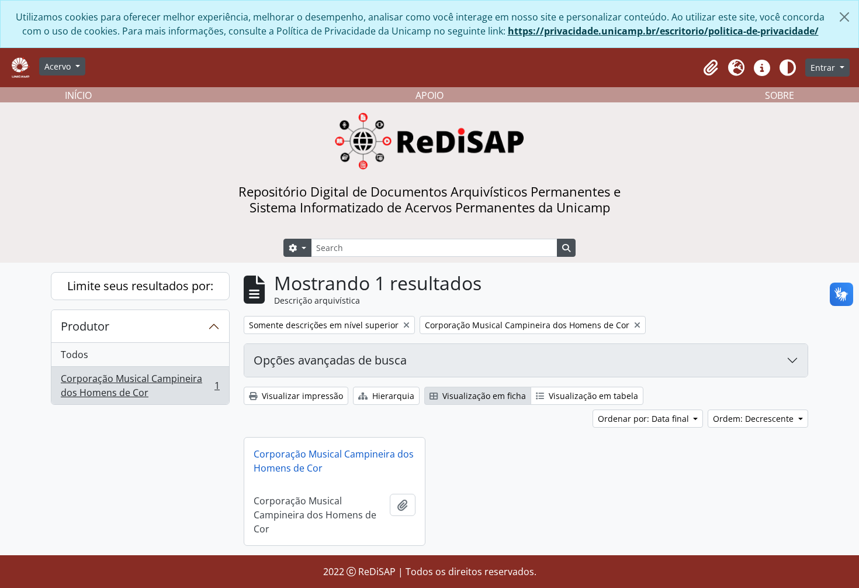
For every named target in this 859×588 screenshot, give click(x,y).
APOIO (429, 95)
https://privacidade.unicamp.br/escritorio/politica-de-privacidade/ (663, 31)
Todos (74, 354)
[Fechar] (844, 17)
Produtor (85, 326)
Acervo (58, 66)
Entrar (823, 67)
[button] (710, 68)
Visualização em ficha (483, 395)
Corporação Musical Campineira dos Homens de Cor (140, 385)
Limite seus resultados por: (140, 286)
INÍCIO (78, 95)
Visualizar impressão (301, 395)
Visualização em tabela (592, 395)
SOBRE (779, 95)
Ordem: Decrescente (754, 418)
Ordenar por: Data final (644, 418)
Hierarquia (392, 395)
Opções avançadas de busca (330, 360)
